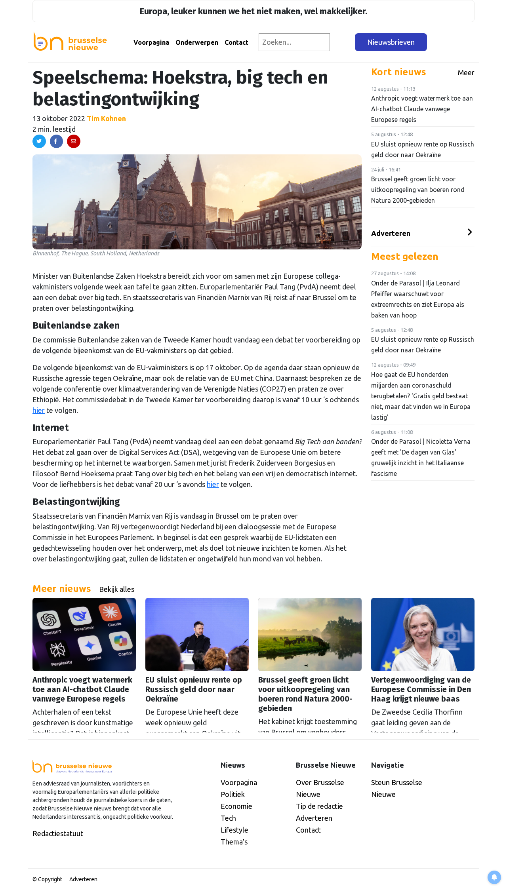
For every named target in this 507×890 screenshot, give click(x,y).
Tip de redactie (319, 806)
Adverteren (390, 233)
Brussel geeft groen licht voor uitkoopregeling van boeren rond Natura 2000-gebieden (418, 189)
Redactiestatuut (57, 833)
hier (38, 410)
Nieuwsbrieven (391, 42)
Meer (466, 72)
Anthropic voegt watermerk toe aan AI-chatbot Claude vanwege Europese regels (422, 109)
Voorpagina (151, 42)
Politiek (233, 794)
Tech (228, 818)
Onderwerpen (196, 42)
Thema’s (234, 842)
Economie (236, 806)
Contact (236, 42)
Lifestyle (234, 830)
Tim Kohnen (106, 118)
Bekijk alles (116, 589)
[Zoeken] (343, 42)
